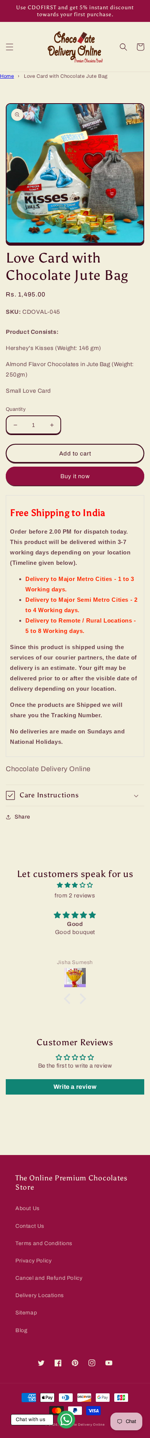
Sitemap (26, 1313)
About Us (27, 1208)
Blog (21, 1330)
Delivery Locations (39, 1295)
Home (7, 76)
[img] (75, 885)
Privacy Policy (33, 1261)
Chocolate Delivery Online (82, 1424)
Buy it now (75, 476)
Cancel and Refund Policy (48, 1278)
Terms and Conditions (43, 1243)
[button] (9, 47)
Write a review (75, 1086)
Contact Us (29, 1226)
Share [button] (22, 817)
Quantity (16, 409)
